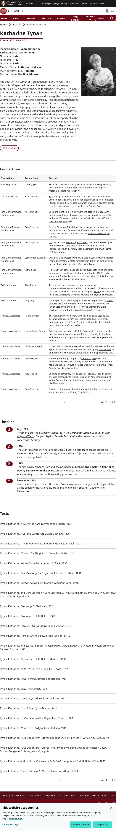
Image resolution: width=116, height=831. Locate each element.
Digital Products (97, 3)
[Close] (111, 807)
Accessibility (17, 795)
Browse (31, 18)
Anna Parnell (77, 322)
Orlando (15, 11)
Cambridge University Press (12, 3)
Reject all (102, 824)
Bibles (84, 3)
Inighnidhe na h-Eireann (74, 487)
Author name (32, 178)
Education (74, 3)
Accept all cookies (80, 824)
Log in (113, 11)
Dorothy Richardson (100, 334)
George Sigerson (57, 227)
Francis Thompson (58, 221)
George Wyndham (74, 257)
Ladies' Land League (94, 315)
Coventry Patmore (80, 294)
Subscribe (69, 795)
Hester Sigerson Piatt (76, 242)
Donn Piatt (70, 245)
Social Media (99, 795)
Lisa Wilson (105, 349)
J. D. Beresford (85, 331)
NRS (75, 331)
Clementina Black (97, 306)
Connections (12, 178)
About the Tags (89, 19)
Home (4, 18)
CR (63, 346)
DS (68, 227)
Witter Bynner (56, 380)
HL (50, 196)
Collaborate (83, 795)
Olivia (88, 218)
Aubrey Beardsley (58, 368)
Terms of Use (34, 795)
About (17, 18)
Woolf (97, 291)
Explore (46, 18)
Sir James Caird (68, 269)
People (17, 24)
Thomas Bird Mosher (29, 467)
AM (68, 288)
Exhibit (61, 18)
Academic (30, 3)
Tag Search (75, 18)
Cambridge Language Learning (53, 3)
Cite (112, 795)
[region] (58, 817)
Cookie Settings (10, 824)
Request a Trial (52, 795)
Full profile (9, 148)
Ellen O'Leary (64, 449)
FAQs (5, 795)
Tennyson (86, 358)
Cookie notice (16, 818)
